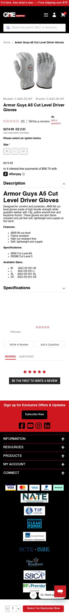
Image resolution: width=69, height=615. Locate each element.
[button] (34, 184)
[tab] (19, 344)
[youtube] (30, 425)
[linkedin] (47, 425)
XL (23, 151)
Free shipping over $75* (53, 3)
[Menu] (46, 15)
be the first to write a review (34, 381)
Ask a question (56, 122)
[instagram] (38, 425)
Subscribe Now (34, 414)
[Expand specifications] (64, 288)
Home (6, 42)
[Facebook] (21, 425)
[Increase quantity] (18, 609)
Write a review (39, 121)
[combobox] (34, 28)
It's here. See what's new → (18, 3)
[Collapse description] (64, 184)
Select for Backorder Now (43, 608)
